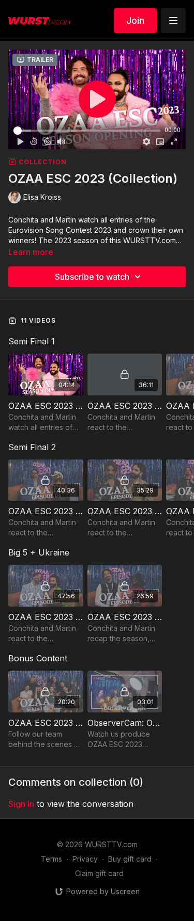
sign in (21, 804)
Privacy (85, 858)
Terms (51, 858)
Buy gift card (130, 858)
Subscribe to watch (92, 277)
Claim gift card (99, 873)
